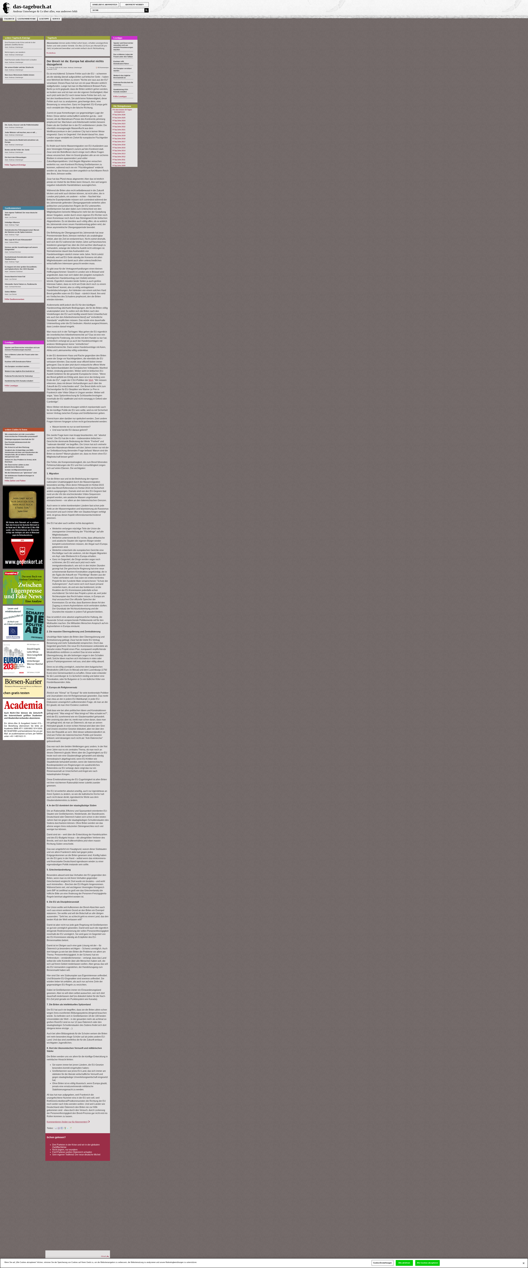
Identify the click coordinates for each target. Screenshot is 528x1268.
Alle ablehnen (404, 1263)
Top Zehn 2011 (119, 160)
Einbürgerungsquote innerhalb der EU (19, 439)
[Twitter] (68, 1128)
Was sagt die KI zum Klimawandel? (18, 240)
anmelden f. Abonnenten (104, 5)
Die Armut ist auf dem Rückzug (17, 447)
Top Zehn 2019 (119, 136)
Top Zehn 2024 (119, 121)
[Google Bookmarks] (65, 1128)
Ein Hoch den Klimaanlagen (15, 157)
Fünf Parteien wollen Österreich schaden (72, 1152)
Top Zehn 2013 (119, 154)
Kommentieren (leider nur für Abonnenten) (67, 1122)
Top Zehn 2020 (119, 133)
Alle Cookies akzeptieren (427, 1263)
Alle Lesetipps (12, 386)
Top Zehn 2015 (119, 148)
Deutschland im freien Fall (15, 277)
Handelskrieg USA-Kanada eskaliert (19, 381)
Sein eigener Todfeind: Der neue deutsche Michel (76, 1154)
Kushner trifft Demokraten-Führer (18, 362)
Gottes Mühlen (10, 292)
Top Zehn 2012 (119, 157)
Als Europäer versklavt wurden (17, 366)
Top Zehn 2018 (119, 139)
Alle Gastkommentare (15, 299)
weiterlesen (52, 53)
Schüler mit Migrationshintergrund (18, 470)
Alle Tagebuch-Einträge (16, 165)
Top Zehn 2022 (119, 127)
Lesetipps (44, 19)
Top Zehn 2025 (119, 118)
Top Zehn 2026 (119, 115)
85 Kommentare (103, 67)
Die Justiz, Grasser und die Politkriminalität (21, 125)
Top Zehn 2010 (119, 163)
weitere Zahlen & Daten (16, 429)
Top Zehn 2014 (119, 151)
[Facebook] (62, 1128)
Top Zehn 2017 (119, 142)
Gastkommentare (27, 19)
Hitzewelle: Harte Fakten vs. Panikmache (21, 284)
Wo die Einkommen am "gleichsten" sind (21, 473)
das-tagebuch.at (32, 6)
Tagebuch (9, 19)
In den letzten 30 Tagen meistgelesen (123, 111)
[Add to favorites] (59, 1128)
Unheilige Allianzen (12, 222)
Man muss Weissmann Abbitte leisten (19, 75)
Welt (91, 380)
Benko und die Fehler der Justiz (17, 150)
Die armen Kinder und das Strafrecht (19, 67)
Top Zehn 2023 (119, 124)
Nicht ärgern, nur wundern (65, 1149)
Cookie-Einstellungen (382, 1263)
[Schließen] (524, 1263)
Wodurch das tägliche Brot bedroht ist (19, 371)
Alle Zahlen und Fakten (16, 481)
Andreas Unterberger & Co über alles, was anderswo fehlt (45, 11)
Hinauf (103, 1256)
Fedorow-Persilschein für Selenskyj (19, 376)
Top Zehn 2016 (119, 145)
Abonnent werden (134, 5)
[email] (56, 1128)
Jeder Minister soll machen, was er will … (21, 132)
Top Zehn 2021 (119, 130)
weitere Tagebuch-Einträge (17, 38)
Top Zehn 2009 (119, 166)
